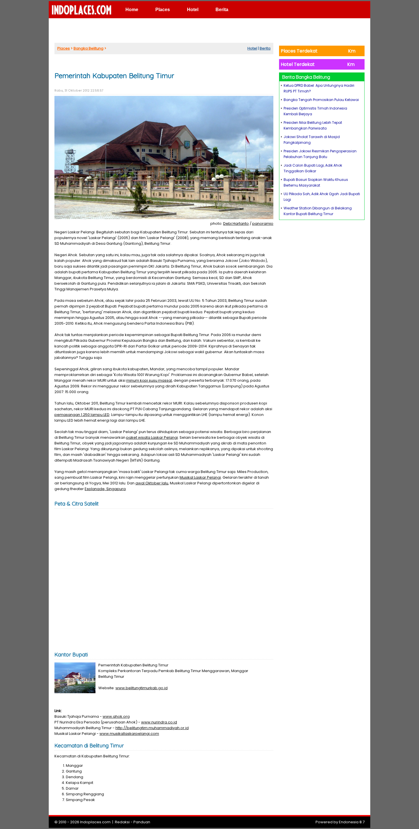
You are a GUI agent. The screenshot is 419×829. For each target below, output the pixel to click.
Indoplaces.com (95, 822)
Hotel (192, 9)
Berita (221, 9)
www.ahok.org (116, 716)
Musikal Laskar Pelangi (200, 477)
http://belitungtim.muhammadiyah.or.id (152, 728)
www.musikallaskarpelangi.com (129, 733)
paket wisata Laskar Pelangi (152, 437)
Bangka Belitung (88, 48)
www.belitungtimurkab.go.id (141, 688)
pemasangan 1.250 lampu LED (81, 414)
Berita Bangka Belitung (306, 77)
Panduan (141, 822)
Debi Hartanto (236, 223)
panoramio (262, 223)
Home (131, 9)
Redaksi (122, 822)
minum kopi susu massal (149, 380)
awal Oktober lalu (151, 483)
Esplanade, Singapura (105, 489)
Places (162, 9)
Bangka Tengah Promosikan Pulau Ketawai (321, 99)
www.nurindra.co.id (159, 722)
